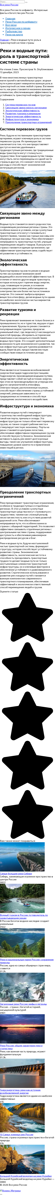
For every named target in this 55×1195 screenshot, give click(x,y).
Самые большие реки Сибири (16, 873)
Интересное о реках (17, 28)
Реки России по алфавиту (21, 21)
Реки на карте (14, 34)
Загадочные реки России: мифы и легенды (23, 1004)
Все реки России (9, 4)
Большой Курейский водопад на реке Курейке (26, 1175)
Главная (10, 18)
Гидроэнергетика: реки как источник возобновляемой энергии (20, 1091)
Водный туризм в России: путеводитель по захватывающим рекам (24, 916)
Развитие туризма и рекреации (23, 113)
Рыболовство (13, 31)
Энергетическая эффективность (23, 116)
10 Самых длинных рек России (16, 1134)
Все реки (11, 24)
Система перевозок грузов (20, 104)
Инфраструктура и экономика (22, 119)
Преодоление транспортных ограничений (28, 122)
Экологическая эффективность (22, 110)
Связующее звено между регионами (26, 107)
